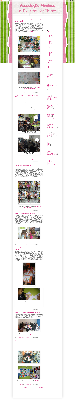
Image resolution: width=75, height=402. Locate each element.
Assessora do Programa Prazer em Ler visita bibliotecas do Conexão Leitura (26, 96)
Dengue (48, 113)
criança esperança (50, 109)
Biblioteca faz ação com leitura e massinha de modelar (50, 52)
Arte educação (49, 77)
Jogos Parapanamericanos (51, 128)
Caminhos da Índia (50, 94)
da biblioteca (31, 31)
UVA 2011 (48, 165)
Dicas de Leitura (49, 115)
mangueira (49, 132)
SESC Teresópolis (50, 155)
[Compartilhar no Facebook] (36, 92)
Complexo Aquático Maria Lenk (52, 104)
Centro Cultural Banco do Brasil (52, 97)
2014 (48, 65)
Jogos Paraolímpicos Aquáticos (52, 127)
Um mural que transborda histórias (24, 340)
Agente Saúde (49, 74)
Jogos (48, 126)
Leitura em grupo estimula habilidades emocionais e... (50, 36)
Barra (48, 84)
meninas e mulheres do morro (51, 135)
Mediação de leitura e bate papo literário (25, 213)
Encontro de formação (50, 118)
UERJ (48, 162)
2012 (48, 67)
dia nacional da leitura (50, 114)
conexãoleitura (49, 106)
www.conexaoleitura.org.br (30, 88)
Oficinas (48, 141)
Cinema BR (49, 99)
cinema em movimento (50, 100)
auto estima (49, 82)
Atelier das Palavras (22, 109)
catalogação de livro (50, 96)
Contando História (50, 108)
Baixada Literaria (49, 83)
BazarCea (48, 86)
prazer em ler (49, 150)
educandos (49, 117)
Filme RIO (48, 122)
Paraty (48, 143)
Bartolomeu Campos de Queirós (52, 85)
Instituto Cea (49, 125)
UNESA (48, 163)
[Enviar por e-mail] (33, 92)
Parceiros (48, 144)
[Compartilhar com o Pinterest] (37, 92)
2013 (48, 66)
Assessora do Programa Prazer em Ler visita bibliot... (50, 41)
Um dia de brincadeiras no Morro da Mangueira (27, 312)
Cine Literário (49, 98)
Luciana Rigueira (50, 131)
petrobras (48, 146)
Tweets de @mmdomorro (50, 23)
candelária (49, 95)
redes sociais (49, 151)
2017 (48, 31)
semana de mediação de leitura (52, 154)
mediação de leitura (50, 134)
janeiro (49, 32)
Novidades (49, 136)
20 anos (48, 73)
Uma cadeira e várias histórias (23, 165)
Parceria (48, 145)
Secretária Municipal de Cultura (52, 153)
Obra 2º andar (49, 137)
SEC (48, 152)
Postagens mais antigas (39, 387)
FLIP (48, 123)
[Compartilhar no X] (35, 92)
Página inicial (25, 387)
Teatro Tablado (49, 159)
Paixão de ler (49, 142)
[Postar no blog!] (34, 92)
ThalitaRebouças (49, 161)
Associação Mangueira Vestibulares (52, 78)
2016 (48, 62)
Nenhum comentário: (29, 92)
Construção (49, 107)
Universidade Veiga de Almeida (52, 164)
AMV (48, 76)
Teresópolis (49, 160)
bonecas (48, 87)
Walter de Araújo (21, 110)
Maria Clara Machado (50, 133)
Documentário (49, 116)
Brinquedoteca (49, 90)
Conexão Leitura (38, 158)
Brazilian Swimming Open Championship (53, 88)
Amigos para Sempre (50, 75)
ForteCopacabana (50, 124)
